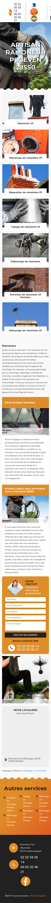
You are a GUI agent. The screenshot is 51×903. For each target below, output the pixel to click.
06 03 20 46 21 (17, 17)
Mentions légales (38, 896)
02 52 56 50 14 (17, 7)
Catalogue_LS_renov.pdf (34, 771)
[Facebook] (25, 881)
